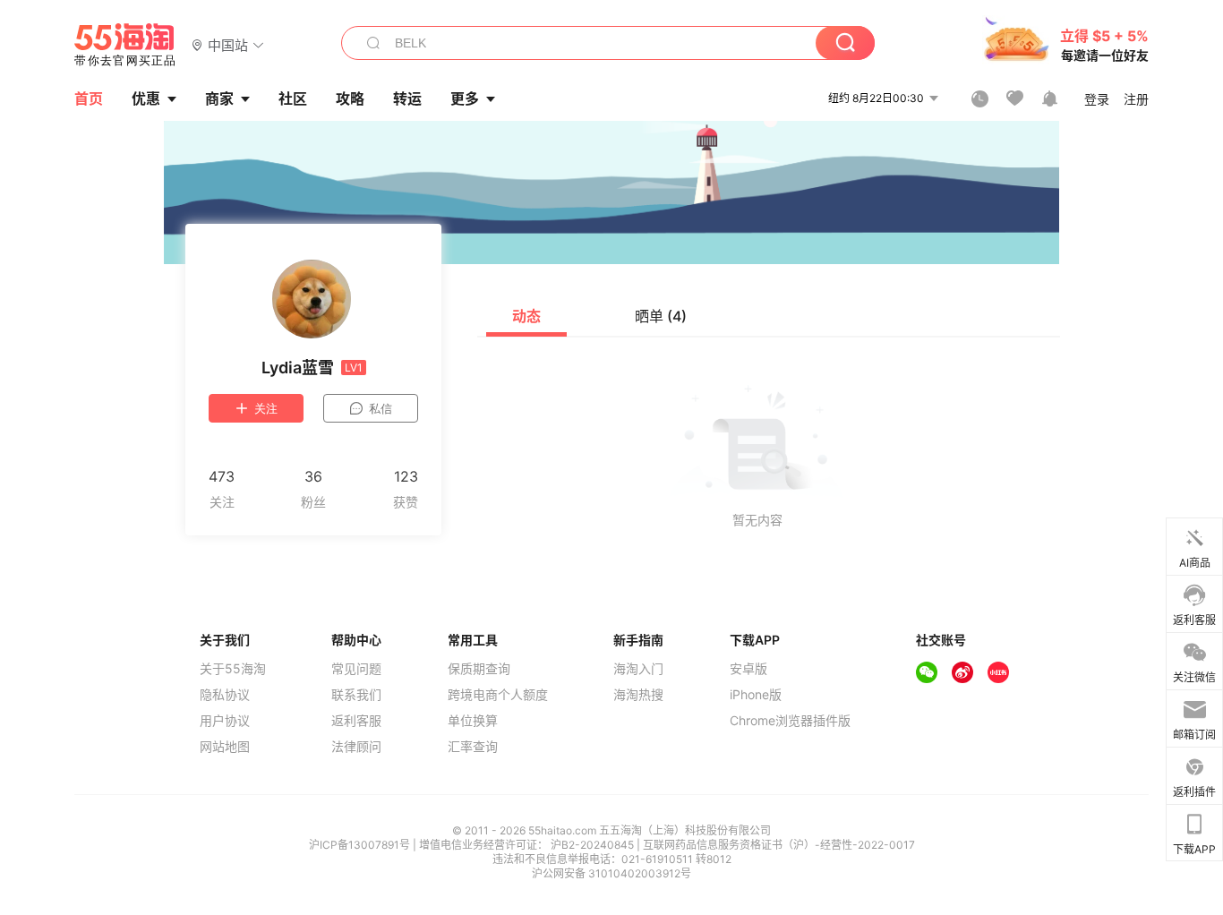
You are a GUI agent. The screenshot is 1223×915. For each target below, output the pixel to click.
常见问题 (356, 669)
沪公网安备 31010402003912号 (611, 873)
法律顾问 (356, 747)
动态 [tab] (526, 316)
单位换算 (473, 721)
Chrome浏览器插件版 (790, 721)
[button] (228, 44)
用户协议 (225, 721)
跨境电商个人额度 (498, 695)
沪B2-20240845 (594, 844)
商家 (219, 98)
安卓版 (748, 669)
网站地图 (225, 747)
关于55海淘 (233, 669)
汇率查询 (473, 747)
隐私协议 (225, 695)
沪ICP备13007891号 (361, 844)
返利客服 (356, 721)
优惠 (146, 98)
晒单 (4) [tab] (661, 316)
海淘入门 (638, 669)
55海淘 (125, 44)
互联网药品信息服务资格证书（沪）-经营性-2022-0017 (779, 844)
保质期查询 (479, 669)
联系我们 (356, 695)
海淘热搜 (638, 695)
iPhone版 (756, 695)
